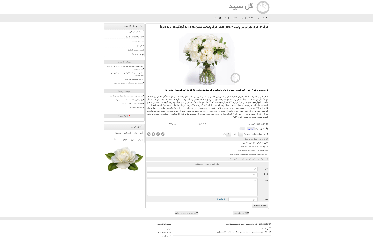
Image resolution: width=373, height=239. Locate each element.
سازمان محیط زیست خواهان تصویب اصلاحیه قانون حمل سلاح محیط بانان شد (125, 74)
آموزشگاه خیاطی (136, 32)
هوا (224, 114)
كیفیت (124, 139)
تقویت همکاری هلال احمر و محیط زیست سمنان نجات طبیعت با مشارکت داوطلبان (125, 67)
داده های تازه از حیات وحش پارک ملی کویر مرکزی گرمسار (126, 96)
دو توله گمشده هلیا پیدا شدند (134, 79)
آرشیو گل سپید (166, 235)
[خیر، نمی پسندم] (228, 134)
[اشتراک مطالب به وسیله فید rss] (149, 134)
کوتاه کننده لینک (137, 54)
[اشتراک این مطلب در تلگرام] (158, 134)
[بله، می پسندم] (240, 134)
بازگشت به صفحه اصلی (185, 213)
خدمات (216, 17)
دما (226, 17)
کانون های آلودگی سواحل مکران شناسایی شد (254, 142)
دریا (132, 139)
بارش (140, 139)
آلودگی (251, 129)
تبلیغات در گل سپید (164, 232)
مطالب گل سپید (246, 17)
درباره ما (168, 228)
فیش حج (140, 45)
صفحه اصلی (262, 17)
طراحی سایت (138, 41)
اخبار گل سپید (240, 213)
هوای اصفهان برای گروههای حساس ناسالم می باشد (252, 150)
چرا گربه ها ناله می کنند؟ (136, 107)
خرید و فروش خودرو (135, 36)
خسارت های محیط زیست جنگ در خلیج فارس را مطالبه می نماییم (248, 154)
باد (135, 133)
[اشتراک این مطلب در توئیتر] (163, 134)
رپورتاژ (117, 133)
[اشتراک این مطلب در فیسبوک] (153, 134)
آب (234, 17)
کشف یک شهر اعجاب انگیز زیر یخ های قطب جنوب (128, 82)
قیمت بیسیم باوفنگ (136, 50)
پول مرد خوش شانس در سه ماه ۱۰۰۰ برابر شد (129, 99)
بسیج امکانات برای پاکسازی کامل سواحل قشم (254, 146)
